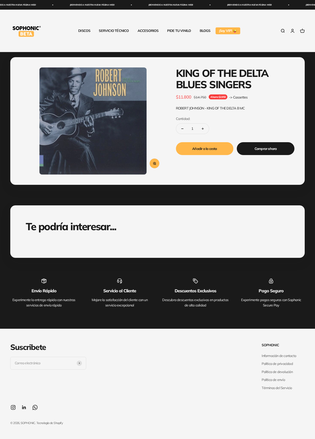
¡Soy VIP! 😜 (228, 30)
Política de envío (273, 380)
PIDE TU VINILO (179, 30)
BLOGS (205, 30)
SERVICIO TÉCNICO (114, 30)
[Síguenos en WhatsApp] (35, 407)
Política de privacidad (277, 363)
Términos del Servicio (277, 388)
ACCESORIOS (148, 30)
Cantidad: (183, 118)
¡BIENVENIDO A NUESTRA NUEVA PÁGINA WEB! (88, 4)
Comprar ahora (266, 148)
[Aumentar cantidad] (202, 129)
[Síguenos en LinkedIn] (24, 407)
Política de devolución (277, 372)
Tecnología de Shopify (49, 423)
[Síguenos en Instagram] (13, 407)
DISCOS (84, 30)
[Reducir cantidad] (182, 129)
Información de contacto (279, 356)
